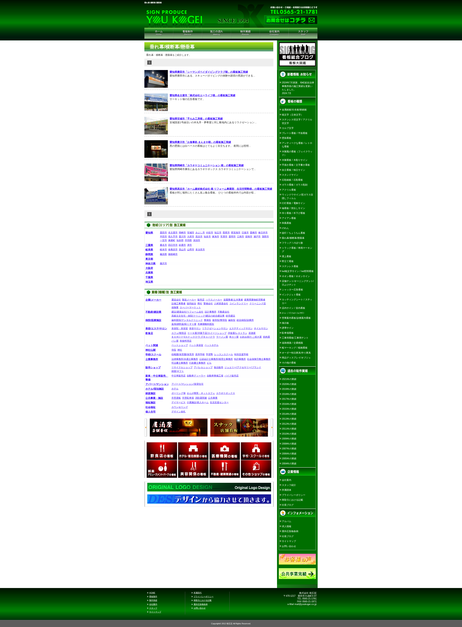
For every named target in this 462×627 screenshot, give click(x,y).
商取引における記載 (292, 499)
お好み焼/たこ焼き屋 (251, 337)
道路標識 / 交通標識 (292, 342)
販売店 (200, 299)
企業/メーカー (153, 299)
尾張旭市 (235, 232)
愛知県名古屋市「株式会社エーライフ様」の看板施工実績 (202, 95)
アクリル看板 (289, 189)
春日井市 (263, 232)
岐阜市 (163, 249)
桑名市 (163, 245)
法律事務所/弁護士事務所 (184, 359)
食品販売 (218, 367)
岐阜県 (149, 249)
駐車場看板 (288, 333)
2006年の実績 (289, 453)
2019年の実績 (289, 389)
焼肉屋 (266, 337)
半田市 (163, 236)
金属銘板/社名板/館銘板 (294, 109)
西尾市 (226, 232)
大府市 (190, 236)
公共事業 (212, 398)
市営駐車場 (188, 398)
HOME (158, 33)
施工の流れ (216, 33)
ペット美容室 (196, 345)
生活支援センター (219, 402)
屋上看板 (286, 256)
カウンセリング (179, 407)
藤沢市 (163, 263)
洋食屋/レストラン (237, 333)
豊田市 (163, 232)
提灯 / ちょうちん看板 (293, 233)
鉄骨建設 (230, 315)
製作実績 (153, 600)
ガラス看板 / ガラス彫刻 (295, 184)
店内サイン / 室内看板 (293, 308)
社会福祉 (150, 407)
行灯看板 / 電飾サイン (293, 203)
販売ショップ (153, 367)
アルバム (286, 521)
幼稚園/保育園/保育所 (182, 354)
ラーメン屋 (222, 337)
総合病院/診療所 (245, 320)
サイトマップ (289, 541)
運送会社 (176, 299)
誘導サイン (288, 327)
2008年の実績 (289, 443)
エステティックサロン (241, 328)
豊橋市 (253, 232)
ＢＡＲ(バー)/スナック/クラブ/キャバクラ (193, 337)
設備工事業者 (178, 303)
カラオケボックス (225, 393)
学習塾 (209, 354)
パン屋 (174, 340)
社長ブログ (288, 505)
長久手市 (173, 236)
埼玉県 (149, 281)
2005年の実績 (289, 458)
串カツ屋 (234, 337)
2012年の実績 (289, 424)
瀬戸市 (257, 236)
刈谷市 (209, 232)
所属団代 (198, 593)
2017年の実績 (289, 399)
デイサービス (178, 402)
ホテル (174, 388)
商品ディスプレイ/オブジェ (296, 357)
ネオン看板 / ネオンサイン (296, 276)
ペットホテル (211, 345)
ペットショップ (179, 345)
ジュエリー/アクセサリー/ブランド (243, 367)
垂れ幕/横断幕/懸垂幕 (293, 238)
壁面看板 (286, 138)
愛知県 (149, 232)
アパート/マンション (157, 384)
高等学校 (200, 354)
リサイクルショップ (182, 367)
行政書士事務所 (197, 363)
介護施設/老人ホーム (198, 402)
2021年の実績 (289, 379)
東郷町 (171, 240)
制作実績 (245, 33)
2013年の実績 (289, 418)
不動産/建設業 (153, 311)
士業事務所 (151, 359)
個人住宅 (150, 411)
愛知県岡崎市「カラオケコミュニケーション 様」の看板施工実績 (207, 165)
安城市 (190, 232)
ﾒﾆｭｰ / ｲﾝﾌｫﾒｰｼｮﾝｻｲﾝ (293, 313)
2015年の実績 (289, 409)
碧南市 (248, 236)
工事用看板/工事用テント (295, 337)
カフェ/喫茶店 (178, 333)
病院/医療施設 (153, 320)
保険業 (174, 307)
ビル (209, 363)
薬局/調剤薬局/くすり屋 (183, 324)
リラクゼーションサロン (215, 328)
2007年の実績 (289, 448)
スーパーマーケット (190, 307)
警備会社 (208, 303)
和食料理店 (185, 340)
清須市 (196, 240)
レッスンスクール (223, 354)
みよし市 (200, 232)
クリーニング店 (257, 303)
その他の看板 (289, 362)
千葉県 (149, 277)
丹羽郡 (188, 240)
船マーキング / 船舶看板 (295, 347)
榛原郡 (163, 254)
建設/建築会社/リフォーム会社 (187, 311)
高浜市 (198, 236)
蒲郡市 (265, 236)
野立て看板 (288, 261)
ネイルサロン (261, 328)
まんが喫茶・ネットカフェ (201, 393)
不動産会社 (223, 311)
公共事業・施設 (154, 398)
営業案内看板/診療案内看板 (296, 318)
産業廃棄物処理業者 (254, 299)
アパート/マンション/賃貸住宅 (187, 384)
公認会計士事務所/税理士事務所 (216, 359)
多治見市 (200, 249)
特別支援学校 (241, 354)
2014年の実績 (289, 414)
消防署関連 (201, 398)
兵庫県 (149, 272)
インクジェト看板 (291, 294)
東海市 (215, 236)
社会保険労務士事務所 (259, 359)
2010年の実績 (289, 433)
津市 (189, 245)
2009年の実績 (289, 438)
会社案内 (274, 33)
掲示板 (285, 323)
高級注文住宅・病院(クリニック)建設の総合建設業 (198, 315)
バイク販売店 (232, 375)
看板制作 (187, 33)
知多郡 (180, 240)
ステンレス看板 (290, 266)
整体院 (207, 320)
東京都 (149, 258)
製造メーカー (189, 299)
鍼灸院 (231, 320)
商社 (199, 303)
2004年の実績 (289, 463)
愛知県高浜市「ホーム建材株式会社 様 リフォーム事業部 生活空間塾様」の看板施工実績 (221, 188)
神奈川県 (150, 263)
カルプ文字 (288, 128)
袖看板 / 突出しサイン (293, 208)
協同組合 (191, 303)
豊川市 (182, 236)
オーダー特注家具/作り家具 (296, 352)
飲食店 (149, 333)
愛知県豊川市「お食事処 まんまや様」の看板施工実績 (200, 142)
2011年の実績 (289, 428)
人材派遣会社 (221, 303)
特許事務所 (240, 359)
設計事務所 (210, 311)
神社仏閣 (150, 350)
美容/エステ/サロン (156, 328)
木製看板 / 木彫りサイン (295, 160)
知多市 (207, 236)
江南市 (240, 236)
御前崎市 (173, 254)
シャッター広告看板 (292, 289)
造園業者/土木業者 (233, 299)
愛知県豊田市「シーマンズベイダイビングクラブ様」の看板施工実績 (209, 71)
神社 (179, 350)
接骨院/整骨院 (219, 320)
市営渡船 (176, 398)
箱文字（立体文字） (292, 114)
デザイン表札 (178, 411)
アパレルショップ (203, 367)
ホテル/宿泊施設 (154, 388)
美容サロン (195, 328)
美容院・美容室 (179, 328)
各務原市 (173, 249)
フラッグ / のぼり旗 (292, 242)
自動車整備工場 (215, 375)
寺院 (173, 350)
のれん (285, 228)
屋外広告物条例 (290, 531)
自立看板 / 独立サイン (293, 170)
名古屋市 (173, 232)
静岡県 (149, 254)
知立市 (217, 232)
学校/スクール (153, 354)
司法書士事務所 (179, 363)
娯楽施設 (150, 393)
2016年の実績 (289, 404)
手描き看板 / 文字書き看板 (296, 165)
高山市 (182, 249)
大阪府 (149, 268)
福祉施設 (150, 402)
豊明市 (232, 236)
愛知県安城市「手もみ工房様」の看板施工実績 (196, 118)
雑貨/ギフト (177, 371)
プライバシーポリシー (293, 495)
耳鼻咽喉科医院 (206, 324)
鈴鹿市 (182, 245)
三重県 (149, 245)
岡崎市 (182, 232)
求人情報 (286, 526)
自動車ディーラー (196, 375)
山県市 (190, 249)
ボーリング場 (178, 393)
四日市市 (173, 245)
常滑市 (223, 236)
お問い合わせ (289, 546)
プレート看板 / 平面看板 (295, 133)
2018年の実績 (289, 394)
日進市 (245, 232)
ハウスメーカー (214, 299)
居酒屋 (252, 333)
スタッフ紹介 (303, 33)
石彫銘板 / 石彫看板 (292, 179)
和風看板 (286, 223)
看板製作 (153, 596)
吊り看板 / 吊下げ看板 (293, 213)
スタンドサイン (290, 174)
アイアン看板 (289, 218)
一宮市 (163, 240)
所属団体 (286, 490)
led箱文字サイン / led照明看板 (298, 271)
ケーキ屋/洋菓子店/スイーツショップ (207, 333)
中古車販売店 (178, 375)
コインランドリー (238, 303)
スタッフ (153, 608)
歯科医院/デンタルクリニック (187, 320)
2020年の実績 (289, 384)
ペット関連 (151, 345)
